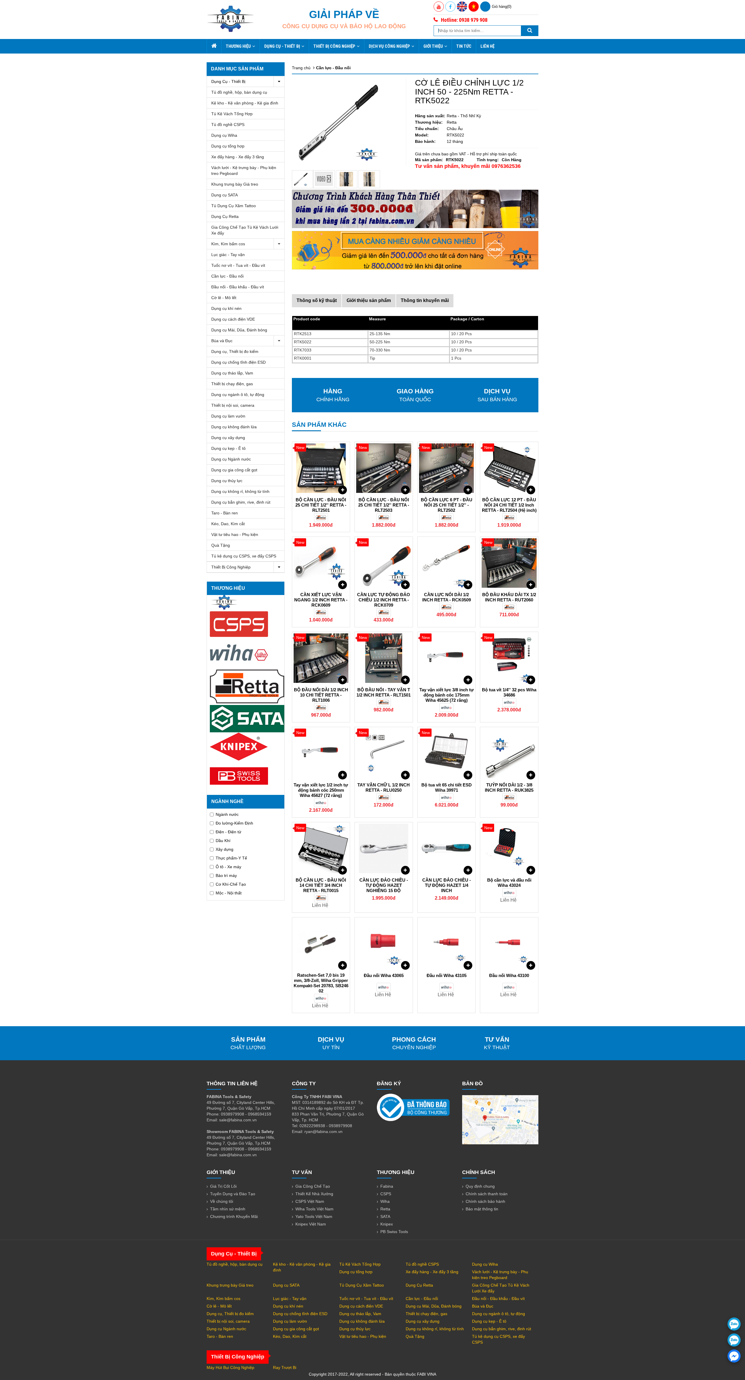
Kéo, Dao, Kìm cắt (228, 523)
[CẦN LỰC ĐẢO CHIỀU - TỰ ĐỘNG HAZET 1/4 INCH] (447, 848)
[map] (500, 1119)
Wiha (385, 1201)
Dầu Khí (223, 840)
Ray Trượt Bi (284, 1367)
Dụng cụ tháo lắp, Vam (232, 373)
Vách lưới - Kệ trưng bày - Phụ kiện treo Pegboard (243, 170)
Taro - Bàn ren (224, 513)
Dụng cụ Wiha (224, 135)
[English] (462, 6)
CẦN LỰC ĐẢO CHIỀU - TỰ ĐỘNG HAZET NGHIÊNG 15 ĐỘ (383, 885)
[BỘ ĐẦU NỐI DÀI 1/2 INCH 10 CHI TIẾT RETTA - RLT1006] (321, 658)
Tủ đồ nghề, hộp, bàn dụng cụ (239, 92)
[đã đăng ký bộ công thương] (413, 1107)
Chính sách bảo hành (485, 1201)
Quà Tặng (220, 545)
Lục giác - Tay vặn (228, 254)
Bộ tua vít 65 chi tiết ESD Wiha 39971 (446, 787)
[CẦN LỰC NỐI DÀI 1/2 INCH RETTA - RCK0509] (447, 563)
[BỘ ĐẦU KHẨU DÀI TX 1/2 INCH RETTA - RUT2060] (509, 563)
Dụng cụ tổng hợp (227, 146)
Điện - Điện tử (228, 832)
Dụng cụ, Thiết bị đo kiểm (234, 351)
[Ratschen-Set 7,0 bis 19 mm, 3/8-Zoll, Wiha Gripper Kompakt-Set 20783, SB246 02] (321, 943)
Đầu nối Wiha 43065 (384, 975)
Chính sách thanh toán (487, 1193)
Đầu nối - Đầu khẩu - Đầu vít (237, 287)
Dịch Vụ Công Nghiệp (389, 46)
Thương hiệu (238, 46)
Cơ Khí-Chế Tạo (231, 884)
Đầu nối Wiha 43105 (446, 975)
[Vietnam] (474, 6)
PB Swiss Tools (394, 1231)
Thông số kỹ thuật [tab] (317, 300)
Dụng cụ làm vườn (228, 416)
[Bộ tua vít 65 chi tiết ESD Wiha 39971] (447, 753)
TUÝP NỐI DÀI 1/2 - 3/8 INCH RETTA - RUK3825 (509, 787)
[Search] (529, 31)
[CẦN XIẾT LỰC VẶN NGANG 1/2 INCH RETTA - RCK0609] (321, 563)
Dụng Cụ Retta (225, 216)
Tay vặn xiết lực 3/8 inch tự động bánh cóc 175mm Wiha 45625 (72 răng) (446, 695)
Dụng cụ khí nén (226, 308)
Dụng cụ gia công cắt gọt (234, 470)
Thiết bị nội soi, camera (232, 405)
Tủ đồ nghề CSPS (227, 124)
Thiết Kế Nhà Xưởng (314, 1193)
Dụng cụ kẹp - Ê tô (228, 448)
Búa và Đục (222, 340)
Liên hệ (487, 46)
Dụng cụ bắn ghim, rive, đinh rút (240, 502)
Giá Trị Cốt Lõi (223, 1186)
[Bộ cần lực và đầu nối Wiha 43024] (509, 848)
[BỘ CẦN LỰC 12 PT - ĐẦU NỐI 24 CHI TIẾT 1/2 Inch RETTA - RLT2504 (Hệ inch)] (509, 468)
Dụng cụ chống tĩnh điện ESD (238, 362)
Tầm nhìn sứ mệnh (227, 1209)
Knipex (386, 1224)
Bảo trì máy (226, 875)
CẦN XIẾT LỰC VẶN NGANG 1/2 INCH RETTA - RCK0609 (320, 600)
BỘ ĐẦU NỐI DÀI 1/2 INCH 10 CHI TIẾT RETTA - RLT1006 (321, 695)
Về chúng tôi (221, 1201)
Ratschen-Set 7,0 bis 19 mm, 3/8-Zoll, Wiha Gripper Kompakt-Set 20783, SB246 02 (321, 983)
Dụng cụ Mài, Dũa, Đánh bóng (239, 330)
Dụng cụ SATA (224, 195)
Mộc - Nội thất (229, 893)
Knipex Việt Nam (310, 1224)
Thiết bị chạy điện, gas (232, 383)
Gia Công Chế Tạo (312, 1186)
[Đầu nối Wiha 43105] (447, 943)
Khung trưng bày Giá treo (234, 184)
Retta (385, 1209)
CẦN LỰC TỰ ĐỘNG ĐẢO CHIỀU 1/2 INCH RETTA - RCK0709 (383, 600)
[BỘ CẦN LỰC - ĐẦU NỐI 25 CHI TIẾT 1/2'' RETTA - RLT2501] (321, 468)
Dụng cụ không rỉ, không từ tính (240, 491)
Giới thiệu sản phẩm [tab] (369, 300)
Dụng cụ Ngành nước (231, 459)
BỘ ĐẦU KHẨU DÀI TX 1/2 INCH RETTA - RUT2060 (509, 597)
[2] (369, 179)
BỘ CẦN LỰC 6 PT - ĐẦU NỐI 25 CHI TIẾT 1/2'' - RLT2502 (446, 505)
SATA (385, 1216)
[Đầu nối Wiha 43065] (384, 943)
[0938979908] (734, 1324)
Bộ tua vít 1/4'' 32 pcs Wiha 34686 (509, 692)
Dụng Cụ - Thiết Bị (282, 46)
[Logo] (231, 18)
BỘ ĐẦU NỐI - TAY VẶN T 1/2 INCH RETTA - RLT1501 (383, 692)
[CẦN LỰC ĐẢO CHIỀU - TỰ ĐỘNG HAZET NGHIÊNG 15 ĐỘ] (384, 848)
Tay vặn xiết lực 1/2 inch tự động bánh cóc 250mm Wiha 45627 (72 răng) (321, 790)
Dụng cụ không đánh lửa (234, 427)
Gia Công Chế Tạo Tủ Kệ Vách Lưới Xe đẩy (244, 230)
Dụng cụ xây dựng (228, 437)
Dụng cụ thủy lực (226, 480)
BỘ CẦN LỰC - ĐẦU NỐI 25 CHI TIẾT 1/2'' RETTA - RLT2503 (383, 505)
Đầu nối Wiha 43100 (509, 975)
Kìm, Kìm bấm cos (228, 243)
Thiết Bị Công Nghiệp (334, 46)
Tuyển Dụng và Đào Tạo (232, 1193)
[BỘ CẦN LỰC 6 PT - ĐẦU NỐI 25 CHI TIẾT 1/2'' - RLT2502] (447, 468)
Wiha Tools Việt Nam (314, 1209)
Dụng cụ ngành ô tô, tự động (237, 394)
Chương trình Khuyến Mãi (234, 1216)
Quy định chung (480, 1186)
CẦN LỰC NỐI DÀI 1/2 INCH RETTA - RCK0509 (446, 597)
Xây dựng (224, 849)
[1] (346, 179)
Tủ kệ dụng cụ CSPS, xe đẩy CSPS (243, 556)
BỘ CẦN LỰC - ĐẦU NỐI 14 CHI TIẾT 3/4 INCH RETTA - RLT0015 (321, 885)
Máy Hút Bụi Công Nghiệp (230, 1367)
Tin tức (463, 46)
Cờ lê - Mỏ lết (223, 297)
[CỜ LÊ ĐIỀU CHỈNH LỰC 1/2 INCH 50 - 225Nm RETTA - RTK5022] (302, 179)
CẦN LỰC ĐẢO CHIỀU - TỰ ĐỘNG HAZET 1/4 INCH (446, 885)
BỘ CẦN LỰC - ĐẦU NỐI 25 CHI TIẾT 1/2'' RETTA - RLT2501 (320, 505)
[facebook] (734, 1356)
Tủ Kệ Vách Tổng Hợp (232, 113)
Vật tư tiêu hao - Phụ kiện (234, 534)
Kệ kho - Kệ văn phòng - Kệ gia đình (244, 103)
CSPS (385, 1193)
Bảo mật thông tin (482, 1209)
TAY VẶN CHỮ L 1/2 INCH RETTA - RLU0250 (383, 787)
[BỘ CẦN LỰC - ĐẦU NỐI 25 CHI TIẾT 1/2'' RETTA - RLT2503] (384, 468)
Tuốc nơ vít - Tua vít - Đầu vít (238, 265)
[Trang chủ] (214, 46)
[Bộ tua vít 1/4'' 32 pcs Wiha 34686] (509, 658)
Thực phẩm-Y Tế (231, 858)
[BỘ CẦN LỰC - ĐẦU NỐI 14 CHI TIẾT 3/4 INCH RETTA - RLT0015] (321, 848)
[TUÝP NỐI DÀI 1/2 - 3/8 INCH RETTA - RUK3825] (509, 753)
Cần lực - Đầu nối (227, 276)
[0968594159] (734, 1340)
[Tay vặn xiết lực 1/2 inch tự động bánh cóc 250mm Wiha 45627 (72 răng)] (321, 753)
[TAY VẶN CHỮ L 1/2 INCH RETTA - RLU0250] (384, 753)
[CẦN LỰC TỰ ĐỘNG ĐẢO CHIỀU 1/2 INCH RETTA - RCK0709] (384, 563)
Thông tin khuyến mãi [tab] (425, 300)
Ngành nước (227, 814)
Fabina (386, 1186)
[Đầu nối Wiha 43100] (509, 943)
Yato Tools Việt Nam (313, 1216)
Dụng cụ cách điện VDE (233, 319)
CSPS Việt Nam (309, 1201)
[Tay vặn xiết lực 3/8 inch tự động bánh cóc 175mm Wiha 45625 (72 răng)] (447, 658)
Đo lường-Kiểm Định (234, 823)
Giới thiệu (433, 46)
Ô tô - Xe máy (228, 866)
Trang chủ (301, 67)
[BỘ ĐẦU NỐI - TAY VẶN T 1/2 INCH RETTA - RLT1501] (384, 658)
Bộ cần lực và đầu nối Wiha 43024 (509, 883)
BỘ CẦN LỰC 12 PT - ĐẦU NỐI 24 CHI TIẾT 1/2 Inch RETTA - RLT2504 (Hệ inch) (509, 505)
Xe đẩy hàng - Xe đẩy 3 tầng (237, 156)
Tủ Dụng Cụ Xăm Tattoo (233, 205)
